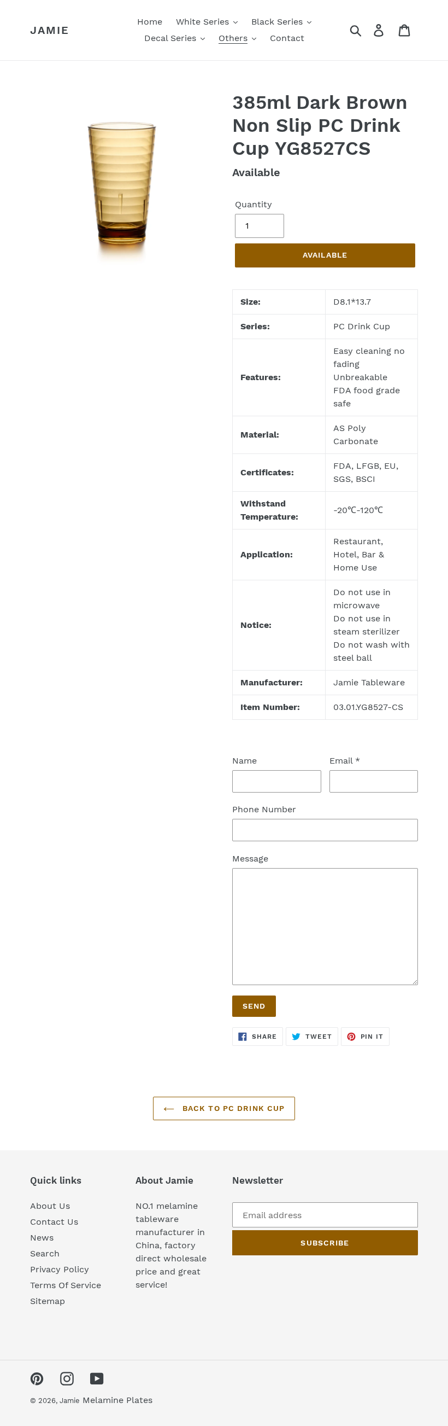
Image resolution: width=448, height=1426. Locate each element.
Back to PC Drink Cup (232, 1108)
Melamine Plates (117, 1400)
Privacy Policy (59, 1269)
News (42, 1237)
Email (344, 760)
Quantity (253, 204)
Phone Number (264, 809)
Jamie (49, 30)
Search (45, 1253)
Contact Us (54, 1222)
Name (244, 760)
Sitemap (47, 1301)
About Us (50, 1206)
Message (250, 858)
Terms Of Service (65, 1285)
